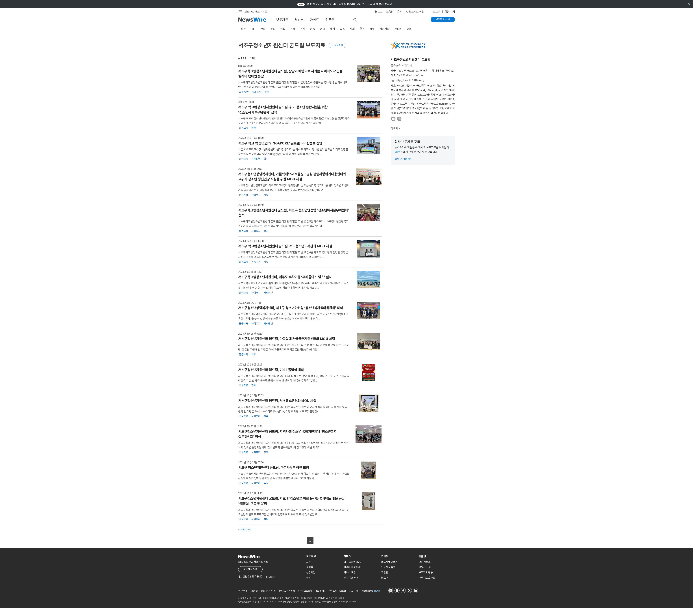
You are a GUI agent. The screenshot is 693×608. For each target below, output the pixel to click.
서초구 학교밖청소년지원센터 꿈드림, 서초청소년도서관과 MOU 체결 (285, 246)
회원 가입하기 (403, 159)
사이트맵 (332, 590)
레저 (332, 29)
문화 (272, 29)
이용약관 (254, 590)
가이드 (314, 20)
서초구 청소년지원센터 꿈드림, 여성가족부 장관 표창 (273, 467)
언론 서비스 (425, 562)
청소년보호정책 (304, 590)
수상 (266, 483)
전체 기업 (244, 529)
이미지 (394, 128)
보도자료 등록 (443, 19)
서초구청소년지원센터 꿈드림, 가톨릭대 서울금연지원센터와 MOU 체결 (286, 339)
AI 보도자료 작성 (415, 11)
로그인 (436, 11)
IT (253, 29)
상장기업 (384, 29)
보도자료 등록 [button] (250, 569)
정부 (372, 29)
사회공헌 (268, 292)
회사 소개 (242, 590)
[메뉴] (241, 11)
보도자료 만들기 (389, 562)
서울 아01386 (259, 601)
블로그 (378, 11)
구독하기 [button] (337, 45)
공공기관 (255, 261)
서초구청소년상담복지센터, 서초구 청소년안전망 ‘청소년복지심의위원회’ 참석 (290, 308)
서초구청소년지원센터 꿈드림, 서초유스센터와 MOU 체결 (277, 401)
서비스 (299, 20)
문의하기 (271, 577)
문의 (399, 11)
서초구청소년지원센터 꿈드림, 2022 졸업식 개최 (271, 370)
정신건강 (243, 194)
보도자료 (282, 20)
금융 (312, 29)
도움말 (390, 11)
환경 (362, 29)
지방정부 (255, 158)
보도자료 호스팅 (427, 577)
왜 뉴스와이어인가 (353, 562)
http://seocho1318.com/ (409, 80)
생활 (282, 29)
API (357, 590)
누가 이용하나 (351, 577)
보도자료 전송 (426, 572)
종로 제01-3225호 (336, 598)
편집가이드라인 (268, 590)
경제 (302, 29)
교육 (342, 29)
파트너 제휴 (320, 590)
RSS (243, 58)
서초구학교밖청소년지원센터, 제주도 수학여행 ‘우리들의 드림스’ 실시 (285, 277)
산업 (262, 29)
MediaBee (367, 590)
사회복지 (256, 91)
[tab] (323, 556)
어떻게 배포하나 (352, 567)
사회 (352, 29)
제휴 (266, 194)
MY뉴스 (399, 152)
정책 (266, 452)
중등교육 (243, 127)
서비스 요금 (350, 572)
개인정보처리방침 (286, 590)
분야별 (309, 567)
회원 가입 (449, 11)
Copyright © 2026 (347, 601)
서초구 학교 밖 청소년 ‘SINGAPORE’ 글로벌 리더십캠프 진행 (280, 143)
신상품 (398, 29)
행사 (266, 91)
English (342, 590)
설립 (266, 519)
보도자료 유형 (388, 567)
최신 (243, 29)
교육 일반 (244, 91)
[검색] (355, 20)
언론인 (329, 20)
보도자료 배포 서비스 (256, 11)
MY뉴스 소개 (425, 567)
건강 (292, 29)
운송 (322, 29)
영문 (409, 29)
